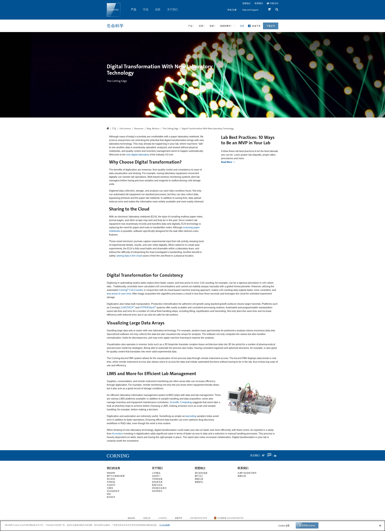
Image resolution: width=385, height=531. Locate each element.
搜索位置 (242, 476)
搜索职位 (199, 482)
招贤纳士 (246, 3)
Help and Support (250, 9)
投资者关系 (157, 482)
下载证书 (270, 26)
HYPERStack (147, 307)
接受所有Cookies (307, 525)
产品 (133, 9)
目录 (242, 26)
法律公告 (146, 518)
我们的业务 (113, 468)
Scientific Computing (181, 402)
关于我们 (172, 9)
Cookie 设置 (284, 525)
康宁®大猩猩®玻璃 (116, 476)
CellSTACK (126, 307)
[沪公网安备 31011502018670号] (252, 518)
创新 (157, 9)
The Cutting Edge (170, 128)
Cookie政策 (164, 525)
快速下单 (256, 26)
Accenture (117, 433)
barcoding (190, 416)
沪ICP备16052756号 (198, 518)
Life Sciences (125, 128)
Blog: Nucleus (153, 128)
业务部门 (156, 476)
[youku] (269, 455)
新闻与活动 (157, 485)
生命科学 (115, 26)
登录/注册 (232, 9)
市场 (145, 9)
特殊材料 (111, 473)
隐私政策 (131, 518)
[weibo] (263, 455)
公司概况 (156, 473)
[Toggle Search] (277, 10)
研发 (109, 494)
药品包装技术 (113, 491)
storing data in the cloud (129, 255)
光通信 (110, 488)
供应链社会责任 (159, 488)
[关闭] (380, 525)
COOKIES (163, 518)
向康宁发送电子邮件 (247, 473)
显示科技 (111, 479)
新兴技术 (111, 497)
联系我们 (259, 3)
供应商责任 (157, 491)
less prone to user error (119, 293)
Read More (227, 162)
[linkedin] (275, 455)
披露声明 (178, 518)
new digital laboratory (137, 154)
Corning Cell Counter (131, 290)
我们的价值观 (201, 473)
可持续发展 (157, 479)
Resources (138, 128)
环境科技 (111, 482)
